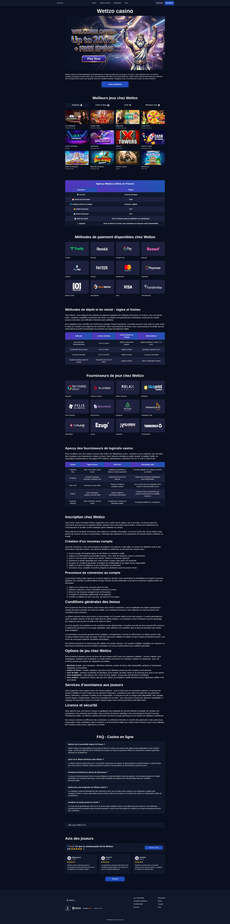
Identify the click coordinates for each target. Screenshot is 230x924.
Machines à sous (151, 105)
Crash (126, 105)
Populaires (75, 105)
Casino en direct (101, 105)
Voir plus (115, 879)
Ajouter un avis (153, 847)
